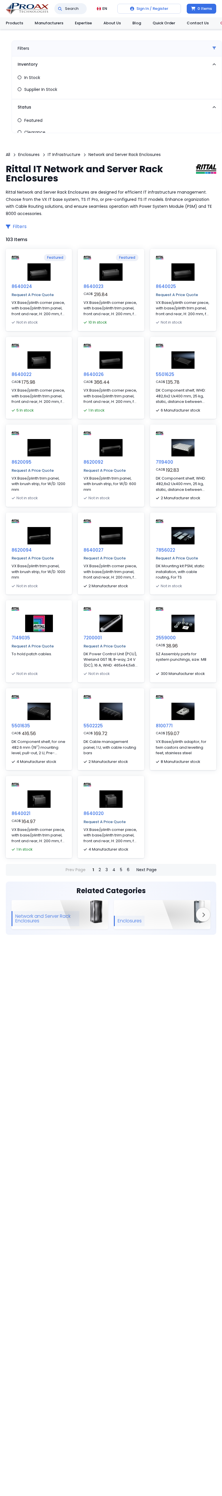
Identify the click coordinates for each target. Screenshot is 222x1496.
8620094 (22, 550)
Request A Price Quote (33, 295)
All (8, 154)
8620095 (22, 462)
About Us (112, 23)
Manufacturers (49, 23)
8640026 (94, 374)
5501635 (21, 726)
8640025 (166, 286)
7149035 (21, 638)
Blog (136, 23)
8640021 (21, 813)
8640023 (93, 286)
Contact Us (198, 23)
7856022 (165, 550)
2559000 (166, 638)
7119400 (164, 462)
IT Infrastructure (64, 154)
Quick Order (164, 23)
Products (14, 23)
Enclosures (29, 154)
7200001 (93, 638)
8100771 (164, 726)
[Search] (60, 9)
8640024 (22, 286)
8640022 (22, 374)
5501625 (165, 374)
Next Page (146, 870)
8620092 (93, 462)
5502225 (93, 726)
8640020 (94, 813)
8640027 (93, 550)
